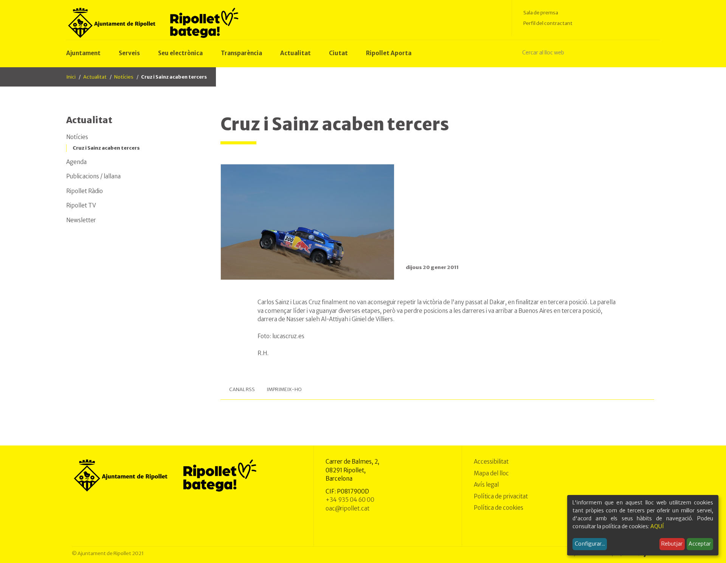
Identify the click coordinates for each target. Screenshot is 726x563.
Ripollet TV (81, 205)
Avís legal (486, 484)
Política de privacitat (501, 496)
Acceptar (700, 543)
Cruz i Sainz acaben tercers (106, 148)
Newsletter (81, 220)
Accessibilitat (491, 461)
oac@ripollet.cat (347, 508)
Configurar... (590, 543)
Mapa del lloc (491, 473)
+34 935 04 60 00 (350, 499)
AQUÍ (657, 526)
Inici (71, 77)
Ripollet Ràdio (84, 191)
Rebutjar (672, 543)
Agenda (76, 161)
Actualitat (95, 77)
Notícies (123, 77)
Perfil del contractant (547, 23)
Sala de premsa (540, 12)
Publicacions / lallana (93, 176)
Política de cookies (498, 507)
